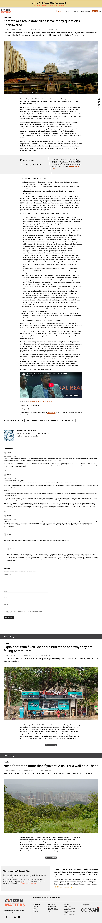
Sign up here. (56, 897)
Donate (94, 11)
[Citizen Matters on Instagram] (6, 917)
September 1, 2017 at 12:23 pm (10, 456)
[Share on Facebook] (98, 108)
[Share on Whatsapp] (99, 105)
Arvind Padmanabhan (13, 29)
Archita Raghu (10, 655)
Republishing (67, 909)
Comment (7, 575)
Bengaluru (7, 17)
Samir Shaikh (10, 770)
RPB (73, 420)
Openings (35, 911)
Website (6, 604)
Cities (59, 11)
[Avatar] (9, 435)
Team (34, 908)
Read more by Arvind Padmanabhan (28, 436)
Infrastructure (53, 29)
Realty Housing (65, 420)
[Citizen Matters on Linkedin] (15, 917)
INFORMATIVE (54, 420)
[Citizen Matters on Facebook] (10, 917)
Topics (67, 11)
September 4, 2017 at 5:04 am (10, 538)
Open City (50, 911)
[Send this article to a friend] (99, 99)
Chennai (6, 643)
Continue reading (51, 745)
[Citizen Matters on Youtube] (19, 917)
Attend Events (52, 908)
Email (6, 598)
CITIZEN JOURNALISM (31, 420)
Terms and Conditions (69, 908)
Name (6, 591)
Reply (5, 470)
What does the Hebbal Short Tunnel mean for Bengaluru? (51, 5)
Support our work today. (29, 883)
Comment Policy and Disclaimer (69, 911)
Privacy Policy (67, 906)
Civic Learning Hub (53, 909)
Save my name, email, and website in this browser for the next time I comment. (24, 612)
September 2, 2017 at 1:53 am (10, 478)
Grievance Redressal (69, 914)
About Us (35, 906)
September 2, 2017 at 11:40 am (10, 519)
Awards (35, 909)
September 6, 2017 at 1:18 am (13, 552)
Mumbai (6, 762)
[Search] (100, 11)
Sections (75, 11)
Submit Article (85, 11)
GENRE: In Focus (44, 420)
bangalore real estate (16, 420)
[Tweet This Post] (99, 102)
